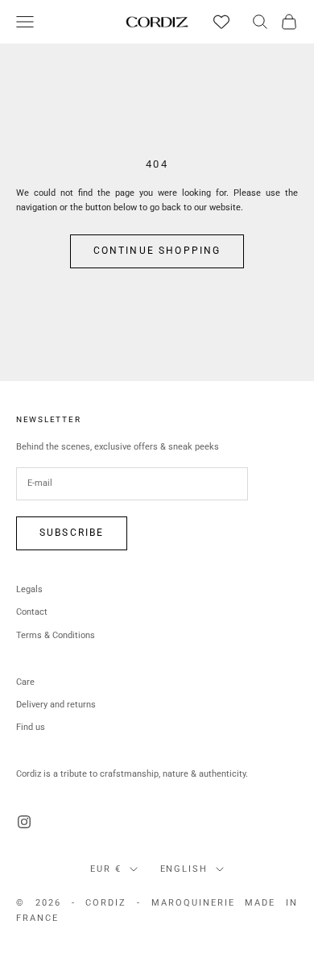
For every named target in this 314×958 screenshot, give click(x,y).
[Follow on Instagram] (24, 822)
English (184, 869)
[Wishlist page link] (221, 22)
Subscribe (71, 532)
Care (25, 682)
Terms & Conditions (55, 635)
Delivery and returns (56, 704)
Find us (30, 727)
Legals (29, 589)
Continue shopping (157, 250)
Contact (32, 612)
